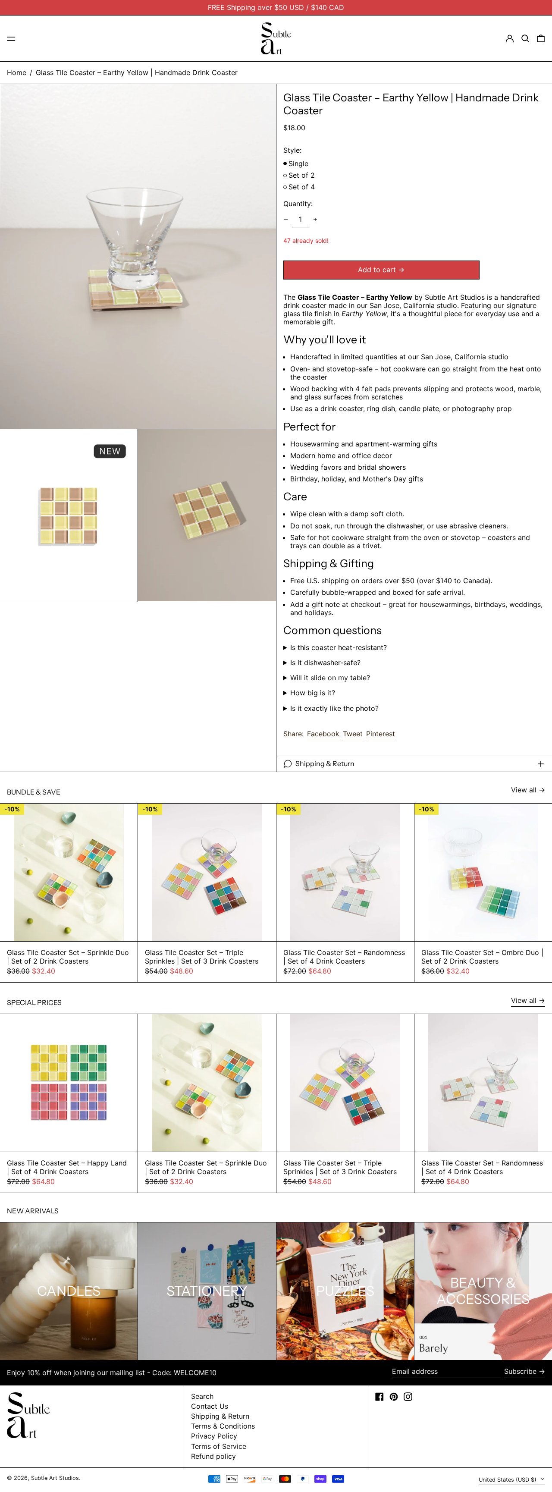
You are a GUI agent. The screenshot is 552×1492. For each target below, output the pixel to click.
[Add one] (315, 220)
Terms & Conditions (223, 1426)
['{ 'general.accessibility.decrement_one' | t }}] (286, 220)
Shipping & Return (220, 1416)
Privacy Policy (214, 1436)
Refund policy (213, 1456)
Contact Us (209, 1406)
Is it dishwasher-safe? (325, 663)
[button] (525, 38)
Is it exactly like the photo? (334, 708)
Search (202, 1396)
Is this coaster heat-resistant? (338, 648)
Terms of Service (218, 1446)
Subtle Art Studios (55, 1478)
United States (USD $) (508, 1479)
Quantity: (298, 204)
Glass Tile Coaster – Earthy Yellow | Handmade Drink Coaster (137, 72)
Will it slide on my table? (330, 678)
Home (16, 72)
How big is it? (312, 693)
